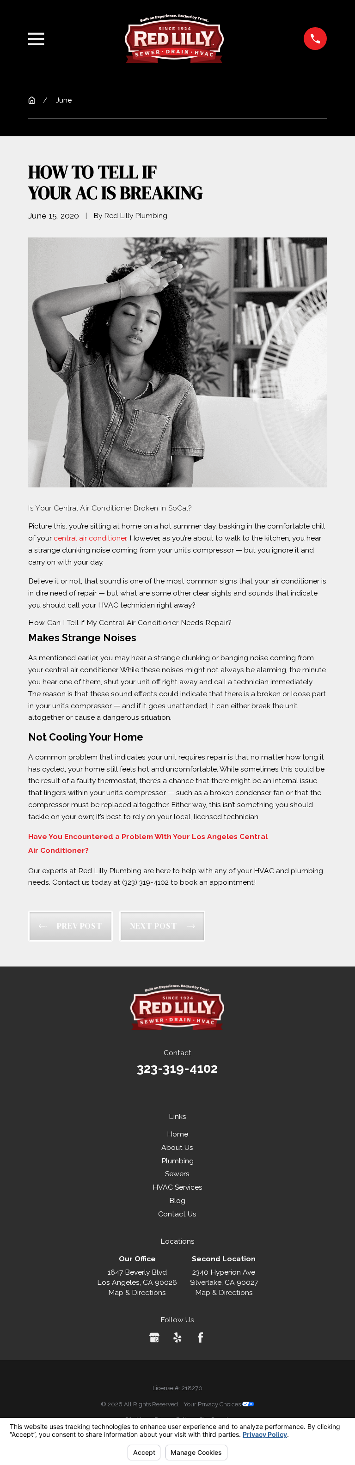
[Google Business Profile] (154, 1337)
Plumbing (177, 1160)
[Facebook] (201, 1337)
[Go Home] (32, 100)
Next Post (153, 925)
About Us (177, 1147)
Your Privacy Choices (213, 1404)
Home (177, 1134)
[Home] (174, 38)
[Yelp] (177, 1337)
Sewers (177, 1173)
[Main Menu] (36, 39)
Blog (177, 1200)
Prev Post (79, 925)
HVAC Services (177, 1187)
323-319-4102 (177, 1068)
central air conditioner (90, 538)
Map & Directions (137, 1292)
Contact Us (177, 1214)
